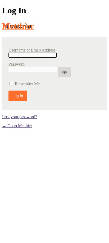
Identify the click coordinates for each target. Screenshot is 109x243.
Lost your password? (19, 116)
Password (16, 64)
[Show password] (64, 72)
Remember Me (27, 84)
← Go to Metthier (17, 125)
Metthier (18, 26)
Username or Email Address (31, 50)
